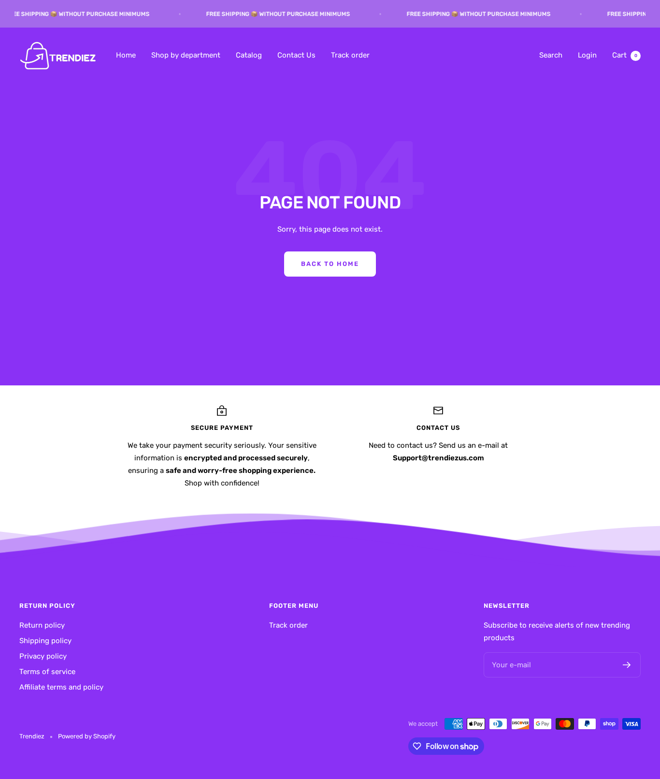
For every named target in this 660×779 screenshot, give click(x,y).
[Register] (627, 664)
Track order (350, 55)
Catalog (249, 55)
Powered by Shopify (86, 736)
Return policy (42, 625)
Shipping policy (45, 640)
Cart (624, 55)
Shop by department (185, 55)
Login (587, 55)
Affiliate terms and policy (61, 687)
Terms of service (47, 671)
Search (550, 55)
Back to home (330, 263)
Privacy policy (43, 656)
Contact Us (296, 55)
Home (126, 55)
